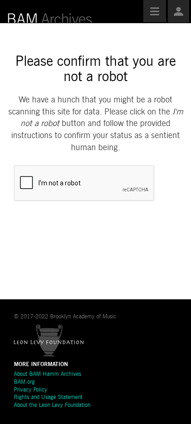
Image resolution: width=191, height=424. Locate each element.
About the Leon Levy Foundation (52, 405)
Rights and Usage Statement (48, 397)
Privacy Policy (30, 390)
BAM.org (24, 382)
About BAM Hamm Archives (47, 374)
